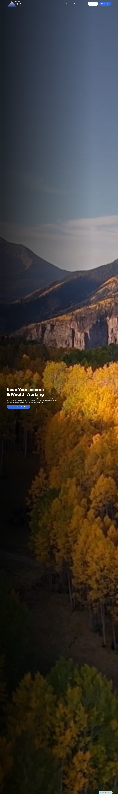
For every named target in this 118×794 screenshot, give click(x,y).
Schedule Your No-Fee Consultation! (18, 407)
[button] (69, 4)
